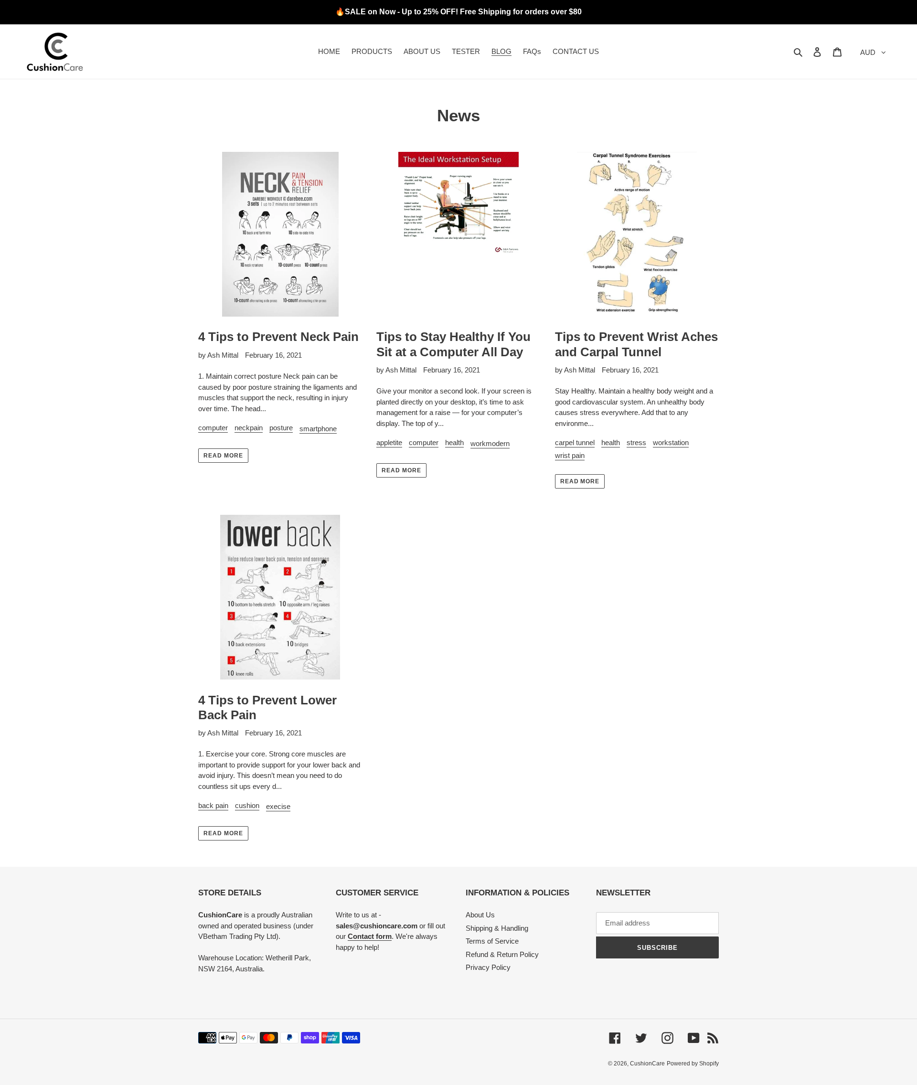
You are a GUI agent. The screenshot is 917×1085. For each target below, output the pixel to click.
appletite (389, 442)
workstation (671, 442)
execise (278, 806)
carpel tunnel (575, 442)
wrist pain (570, 455)
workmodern (490, 443)
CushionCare (647, 1063)
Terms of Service (492, 941)
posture (281, 428)
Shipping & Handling (497, 928)
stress (636, 442)
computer (213, 428)
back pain (213, 805)
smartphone (318, 429)
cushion (247, 805)
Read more (223, 455)
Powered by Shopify (693, 1063)
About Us (480, 915)
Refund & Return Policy (502, 954)
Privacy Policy (488, 967)
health (454, 442)
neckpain (249, 428)
